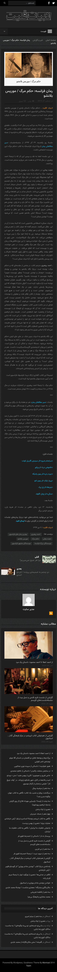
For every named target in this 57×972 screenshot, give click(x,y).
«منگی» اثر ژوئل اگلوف (44, 494)
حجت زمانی (47, 539)
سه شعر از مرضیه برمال (41, 788)
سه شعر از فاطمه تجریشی (40, 892)
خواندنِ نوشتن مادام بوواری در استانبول (35, 883)
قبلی (37, 557)
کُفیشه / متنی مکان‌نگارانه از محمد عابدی (26, 942)
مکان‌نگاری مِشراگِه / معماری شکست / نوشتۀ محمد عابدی (28, 887)
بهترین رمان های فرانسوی (18, 534)
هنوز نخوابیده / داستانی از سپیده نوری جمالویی (32, 766)
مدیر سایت (28, 609)
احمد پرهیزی (35, 534)
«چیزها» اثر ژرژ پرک (45, 487)
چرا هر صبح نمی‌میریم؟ (30, 560)
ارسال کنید (20, 521)
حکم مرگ (35, 539)
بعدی (19, 569)
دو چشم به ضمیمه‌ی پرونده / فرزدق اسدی (32, 573)
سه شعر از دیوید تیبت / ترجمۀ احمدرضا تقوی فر (32, 853)
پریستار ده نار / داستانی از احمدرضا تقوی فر (34, 836)
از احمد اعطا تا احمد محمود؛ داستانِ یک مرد (34, 662)
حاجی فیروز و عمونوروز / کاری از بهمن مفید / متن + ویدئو (28, 775)
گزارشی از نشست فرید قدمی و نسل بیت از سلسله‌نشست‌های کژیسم (35, 699)
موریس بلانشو (23, 539)
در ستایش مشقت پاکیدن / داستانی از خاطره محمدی (30, 771)
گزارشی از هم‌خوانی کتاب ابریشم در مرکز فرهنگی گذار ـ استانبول (30, 737)
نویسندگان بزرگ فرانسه (43, 543)
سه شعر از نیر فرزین (42, 849)
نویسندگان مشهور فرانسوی (21, 543)
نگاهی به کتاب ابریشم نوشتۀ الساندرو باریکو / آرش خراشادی (27, 818)
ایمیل (21, 101)
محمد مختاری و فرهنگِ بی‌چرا (39, 896)
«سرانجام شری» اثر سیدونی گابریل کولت (37, 460)
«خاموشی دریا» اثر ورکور (44, 467)
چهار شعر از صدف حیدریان (40, 814)
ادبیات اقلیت (47, 108)
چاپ (29, 101)
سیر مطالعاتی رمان (38, 402)
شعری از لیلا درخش (42, 809)
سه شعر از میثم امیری (33, 916)
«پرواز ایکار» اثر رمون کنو (43, 480)
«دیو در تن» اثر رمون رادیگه (42, 474)
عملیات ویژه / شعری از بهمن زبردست (36, 823)
